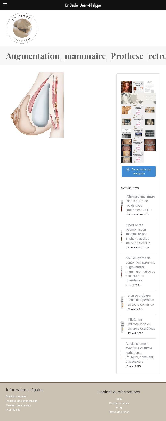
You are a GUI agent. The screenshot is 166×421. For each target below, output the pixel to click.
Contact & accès (119, 403)
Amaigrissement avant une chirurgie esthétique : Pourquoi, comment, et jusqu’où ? (140, 352)
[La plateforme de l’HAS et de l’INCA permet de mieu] (126, 134)
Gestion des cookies (18, 405)
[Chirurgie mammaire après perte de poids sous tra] (126, 87)
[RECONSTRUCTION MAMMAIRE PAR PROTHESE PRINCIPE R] (126, 145)
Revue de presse (119, 412)
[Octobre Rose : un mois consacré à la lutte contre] (126, 98)
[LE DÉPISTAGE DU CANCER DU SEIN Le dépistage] (126, 110)
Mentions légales (16, 396)
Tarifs (119, 398)
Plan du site (13, 409)
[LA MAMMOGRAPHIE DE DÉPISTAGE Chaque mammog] (126, 122)
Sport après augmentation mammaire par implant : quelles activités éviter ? (138, 234)
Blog (119, 407)
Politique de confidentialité (21, 400)
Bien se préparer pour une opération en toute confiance (141, 300)
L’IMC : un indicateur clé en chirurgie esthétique (141, 324)
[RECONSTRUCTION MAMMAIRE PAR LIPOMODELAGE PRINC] (126, 157)
